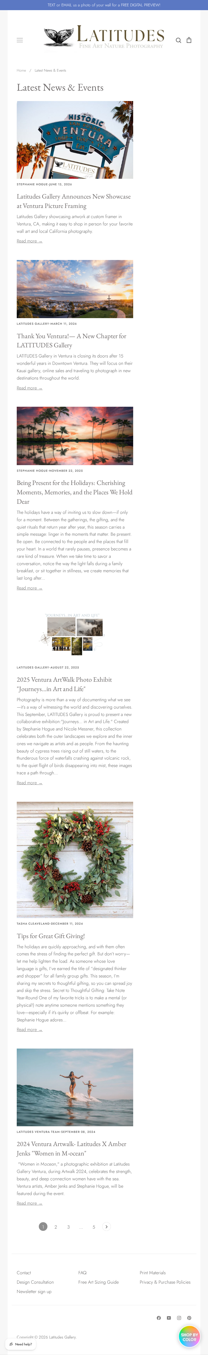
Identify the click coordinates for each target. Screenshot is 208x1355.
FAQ (82, 1272)
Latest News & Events (60, 87)
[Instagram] (179, 1318)
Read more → (30, 241)
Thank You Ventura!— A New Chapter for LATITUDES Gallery (71, 340)
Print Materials (153, 1272)
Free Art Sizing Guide (98, 1282)
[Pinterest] (189, 1318)
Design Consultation (35, 1282)
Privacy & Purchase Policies (165, 1282)
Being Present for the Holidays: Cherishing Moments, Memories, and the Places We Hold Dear (74, 492)
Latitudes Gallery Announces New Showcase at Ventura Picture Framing (74, 201)
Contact (24, 1272)
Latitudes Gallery (62, 1337)
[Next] (106, 1227)
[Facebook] (159, 1318)
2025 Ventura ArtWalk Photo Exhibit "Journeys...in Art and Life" (64, 684)
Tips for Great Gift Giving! (51, 935)
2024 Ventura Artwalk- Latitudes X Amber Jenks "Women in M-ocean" (71, 1148)
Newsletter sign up (34, 1291)
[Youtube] (169, 1318)
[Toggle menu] (19, 40)
